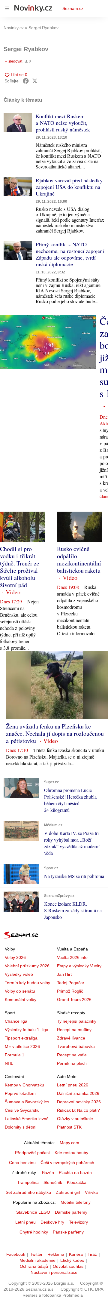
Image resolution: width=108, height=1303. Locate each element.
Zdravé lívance (71, 1038)
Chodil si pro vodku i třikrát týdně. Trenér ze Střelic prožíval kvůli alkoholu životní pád (19, 567)
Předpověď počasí (32, 1152)
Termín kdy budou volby (27, 982)
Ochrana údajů (34, 1266)
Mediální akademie (38, 1260)
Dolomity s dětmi (20, 1127)
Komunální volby (20, 999)
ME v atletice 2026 (22, 1046)
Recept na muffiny (74, 1029)
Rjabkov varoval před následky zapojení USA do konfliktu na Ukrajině (69, 187)
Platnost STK (69, 1127)
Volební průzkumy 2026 (27, 965)
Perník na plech (72, 1063)
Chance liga (16, 1021)
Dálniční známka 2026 (78, 1093)
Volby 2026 (15, 957)
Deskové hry (52, 1222)
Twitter (36, 1254)
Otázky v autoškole (75, 1118)
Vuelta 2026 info (72, 957)
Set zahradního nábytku (28, 1192)
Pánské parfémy (68, 1232)
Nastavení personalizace (54, 1272)
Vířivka (91, 1192)
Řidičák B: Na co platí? (78, 1110)
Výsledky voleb (19, 974)
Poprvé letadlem (20, 1093)
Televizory (78, 1222)
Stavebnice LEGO (33, 1212)
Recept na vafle (72, 1054)
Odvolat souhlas (68, 1266)
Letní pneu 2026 (72, 1085)
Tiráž (92, 1254)
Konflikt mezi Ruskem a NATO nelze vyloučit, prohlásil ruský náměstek (63, 122)
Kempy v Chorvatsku (24, 1085)
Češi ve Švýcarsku (22, 1110)
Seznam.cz (72, 8)
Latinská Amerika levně (27, 1118)
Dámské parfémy (71, 1212)
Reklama (55, 1254)
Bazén (48, 1172)
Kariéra (76, 1254)
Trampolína (28, 1182)
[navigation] (7, 8)
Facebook (15, 1254)
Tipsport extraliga (21, 1038)
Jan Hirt (64, 974)
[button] (18, 122)
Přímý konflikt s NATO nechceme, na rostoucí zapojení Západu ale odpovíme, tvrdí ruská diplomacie (70, 254)
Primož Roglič (70, 991)
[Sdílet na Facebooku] (26, 81)
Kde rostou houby (71, 1152)
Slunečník (53, 1182)
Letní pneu (25, 1222)
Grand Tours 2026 (74, 999)
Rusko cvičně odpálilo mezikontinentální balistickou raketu (79, 559)
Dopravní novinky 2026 (79, 1101)
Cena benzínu (22, 1162)
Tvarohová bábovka (76, 1046)
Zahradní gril (68, 1192)
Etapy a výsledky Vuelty (79, 965)
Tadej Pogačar (70, 982)
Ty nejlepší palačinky (76, 1021)
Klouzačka (76, 1182)
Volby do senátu (20, 991)
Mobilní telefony (76, 1202)
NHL (9, 1063)
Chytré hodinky (34, 1232)
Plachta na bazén (75, 1172)
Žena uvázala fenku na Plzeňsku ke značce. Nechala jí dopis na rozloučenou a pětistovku (55, 733)
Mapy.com (69, 1142)
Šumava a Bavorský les (27, 1101)
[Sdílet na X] (35, 81)
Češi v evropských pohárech (67, 1162)
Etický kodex (72, 1260)
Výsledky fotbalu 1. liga (26, 1029)
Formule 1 (14, 1054)
